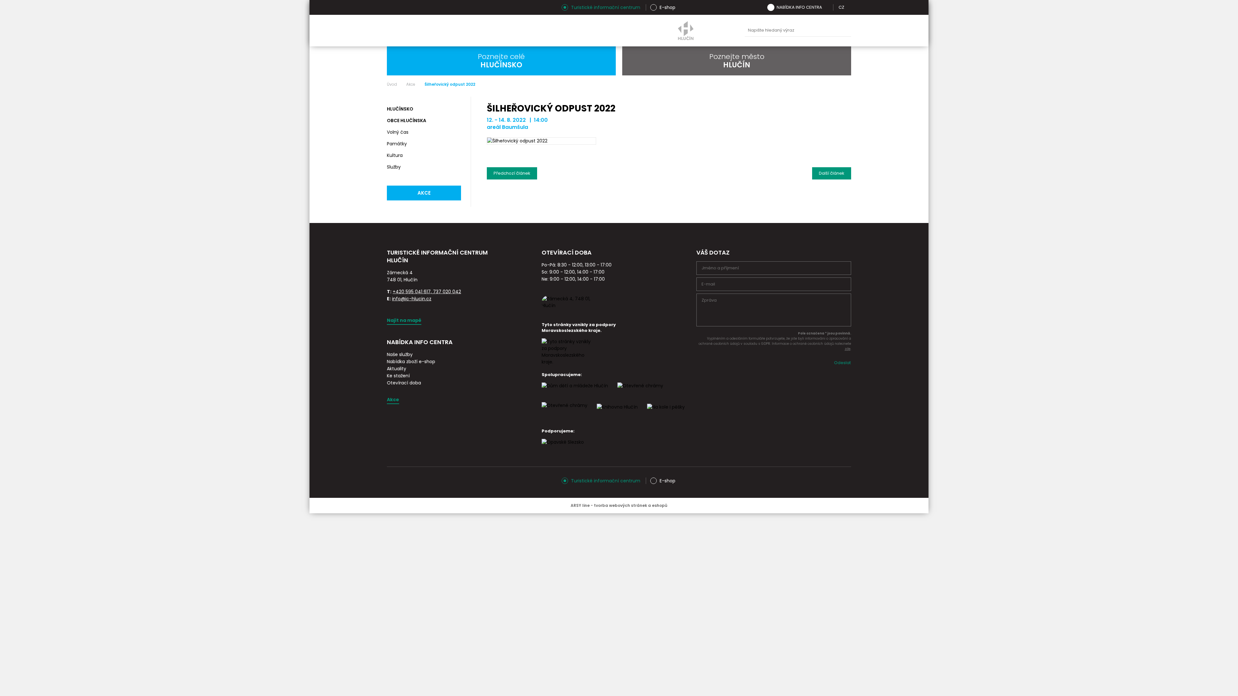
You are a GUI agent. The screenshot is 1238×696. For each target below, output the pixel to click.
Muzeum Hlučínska (625, 30)
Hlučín (685, 30)
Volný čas (397, 132)
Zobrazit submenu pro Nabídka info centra (826, 7)
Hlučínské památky (594, 30)
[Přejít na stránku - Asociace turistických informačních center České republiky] (459, 267)
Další (831, 171)
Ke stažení (398, 375)
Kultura (395, 155)
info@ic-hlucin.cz (411, 298)
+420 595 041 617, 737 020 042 (427, 291)
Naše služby (400, 354)
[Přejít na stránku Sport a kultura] (640, 391)
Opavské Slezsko (716, 30)
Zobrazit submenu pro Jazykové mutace (849, 7)
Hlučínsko (400, 109)
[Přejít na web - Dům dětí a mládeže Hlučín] (575, 391)
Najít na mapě (404, 320)
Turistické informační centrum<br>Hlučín (466, 31)
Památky (397, 143)
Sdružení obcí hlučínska (655, 30)
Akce (410, 84)
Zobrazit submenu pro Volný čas (455, 132)
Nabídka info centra (799, 7)
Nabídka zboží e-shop (411, 361)
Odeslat (842, 363)
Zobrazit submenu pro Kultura (455, 155)
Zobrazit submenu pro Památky (455, 144)
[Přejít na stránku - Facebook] (403, 7)
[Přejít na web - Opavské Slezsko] (563, 448)
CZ (841, 7)
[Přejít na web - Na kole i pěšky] (666, 413)
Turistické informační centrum (605, 7)
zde (847, 348)
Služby (394, 167)
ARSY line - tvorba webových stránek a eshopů (619, 505)
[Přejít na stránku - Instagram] (392, 7)
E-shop (667, 7)
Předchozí (512, 171)
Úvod (392, 84)
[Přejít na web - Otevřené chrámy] (564, 411)
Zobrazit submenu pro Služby (455, 167)
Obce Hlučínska (406, 120)
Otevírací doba (404, 383)
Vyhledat (844, 30)
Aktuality (396, 368)
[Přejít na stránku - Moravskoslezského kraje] (567, 362)
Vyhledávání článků (798, 30)
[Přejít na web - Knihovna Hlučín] (617, 413)
